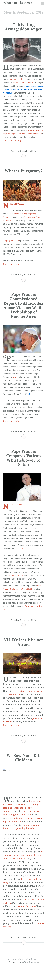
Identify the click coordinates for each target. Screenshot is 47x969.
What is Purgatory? (23, 170)
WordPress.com (31, 962)
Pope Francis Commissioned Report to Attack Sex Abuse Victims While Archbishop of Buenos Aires (23, 305)
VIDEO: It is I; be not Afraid (23, 642)
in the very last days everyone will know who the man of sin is (23, 855)
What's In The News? (18, 3)
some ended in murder (23, 83)
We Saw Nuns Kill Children (24, 757)
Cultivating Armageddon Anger (23, 27)
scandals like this (16, 575)
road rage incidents (16, 79)
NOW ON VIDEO (16, 204)
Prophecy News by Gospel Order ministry (23, 959)
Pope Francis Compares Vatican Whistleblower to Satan (23, 458)
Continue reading (13, 140)
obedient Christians (26, 906)
